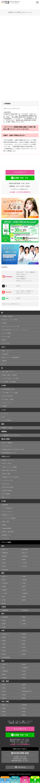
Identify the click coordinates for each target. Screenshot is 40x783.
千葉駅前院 (25, 593)
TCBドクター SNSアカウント (11, 304)
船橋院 (24, 596)
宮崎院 (24, 708)
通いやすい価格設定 (7, 442)
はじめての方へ (6, 484)
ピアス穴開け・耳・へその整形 (10, 392)
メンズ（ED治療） (7, 420)
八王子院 (24, 563)
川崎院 (24, 576)
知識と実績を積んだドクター (9, 452)
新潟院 (4, 650)
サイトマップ (5, 538)
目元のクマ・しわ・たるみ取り (10, 319)
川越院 (4, 586)
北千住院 (24, 566)
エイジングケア (6, 343)
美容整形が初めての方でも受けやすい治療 (12, 449)
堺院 (3, 667)
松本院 (4, 647)
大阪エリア (5, 664)
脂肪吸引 (4, 360)
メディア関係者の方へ (7, 508)
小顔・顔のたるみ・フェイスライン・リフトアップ (15, 329)
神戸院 (24, 671)
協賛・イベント (6, 497)
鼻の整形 (4, 323)
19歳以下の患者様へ (7, 490)
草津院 (24, 677)
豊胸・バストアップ (7, 350)
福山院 (24, 688)
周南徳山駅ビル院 (26, 691)
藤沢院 (4, 579)
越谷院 (24, 586)
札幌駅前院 (5, 610)
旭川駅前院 (25, 610)
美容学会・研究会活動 (7, 531)
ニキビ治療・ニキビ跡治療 (9, 381)
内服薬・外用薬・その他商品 (9, 375)
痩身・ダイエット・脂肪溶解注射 (10, 357)
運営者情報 (5, 504)
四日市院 (24, 650)
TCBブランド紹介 (6, 463)
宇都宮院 (4, 590)
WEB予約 (25, 782)
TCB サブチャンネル (22, 293)
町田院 (24, 559)
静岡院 (4, 640)
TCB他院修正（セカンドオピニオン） (11, 435)
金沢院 (24, 647)
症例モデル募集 (6, 473)
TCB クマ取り (20, 274)
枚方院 (24, 664)
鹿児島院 (24, 705)
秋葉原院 (4, 556)
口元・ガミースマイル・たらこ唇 (10, 326)
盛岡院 (4, 623)
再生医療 (4, 406)
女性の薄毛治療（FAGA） (8, 389)
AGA (3, 417)
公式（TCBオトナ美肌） (23, 291)
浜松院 (24, 640)
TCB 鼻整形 (20, 276)
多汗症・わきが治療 (7, 396)
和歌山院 (4, 677)
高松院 (4, 694)
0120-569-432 (21, 753)
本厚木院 (24, 579)
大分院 (4, 715)
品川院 (4, 566)
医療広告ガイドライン (7, 515)
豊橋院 (4, 637)
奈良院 (24, 674)
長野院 (24, 644)
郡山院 (4, 620)
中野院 (4, 559)
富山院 (4, 654)
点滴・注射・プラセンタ (8, 371)
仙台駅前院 (5, 617)
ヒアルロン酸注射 (6, 333)
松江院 (4, 691)
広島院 (4, 688)
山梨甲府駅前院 (6, 657)
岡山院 (4, 684)
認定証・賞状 (5, 521)
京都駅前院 (25, 667)
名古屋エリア (5, 634)
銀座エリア (25, 552)
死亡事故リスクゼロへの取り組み (10, 477)
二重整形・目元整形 (7, 316)
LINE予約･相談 (35, 782)
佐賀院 (24, 711)
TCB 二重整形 (29, 272)
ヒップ (4, 364)
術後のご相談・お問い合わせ (9, 470)
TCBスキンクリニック (23, 281)
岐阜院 (24, 637)
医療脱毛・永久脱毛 (7, 427)
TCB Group (21, 767)
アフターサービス (6, 446)
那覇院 (24, 715)
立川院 (4, 563)
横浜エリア (5, 576)
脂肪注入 (4, 340)
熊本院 (4, 708)
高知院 (4, 698)
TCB (17, 286)
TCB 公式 (19, 272)
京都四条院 (5, 671)
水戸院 (24, 590)
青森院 (24, 620)
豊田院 (24, 634)
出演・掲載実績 (6, 494)
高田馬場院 (25, 549)
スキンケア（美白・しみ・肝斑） (10, 378)
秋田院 (4, 627)
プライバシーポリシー (7, 511)
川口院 (24, 583)
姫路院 (4, 674)
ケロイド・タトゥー (7, 402)
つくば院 (4, 593)
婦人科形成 (5, 354)
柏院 (3, 596)
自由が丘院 (5, 569)
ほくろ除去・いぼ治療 (7, 399)
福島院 (24, 617)
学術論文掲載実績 (6, 528)
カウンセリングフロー (7, 480)
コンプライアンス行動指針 (9, 518)
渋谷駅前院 (25, 556)
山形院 (24, 623)
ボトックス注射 (6, 336)
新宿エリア (5, 549)
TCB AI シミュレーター (8, 460)
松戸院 (4, 600)
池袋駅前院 (5, 552)
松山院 (24, 694)
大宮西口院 (5, 583)
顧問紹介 (4, 525)
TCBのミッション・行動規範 (9, 467)
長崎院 (4, 711)
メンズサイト (5, 413)
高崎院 (24, 600)
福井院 (24, 654)
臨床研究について (6, 535)
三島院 (4, 644)
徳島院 (24, 698)
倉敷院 (24, 684)
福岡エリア (5, 705)
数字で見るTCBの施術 (7, 487)
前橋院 (4, 603)
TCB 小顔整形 (20, 278)
